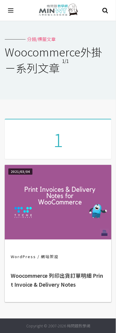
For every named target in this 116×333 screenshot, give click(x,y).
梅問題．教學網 (58, 10)
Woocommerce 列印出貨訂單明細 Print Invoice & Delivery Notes (57, 280)
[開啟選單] (11, 10)
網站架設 (50, 256)
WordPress (23, 256)
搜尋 (105, 10)
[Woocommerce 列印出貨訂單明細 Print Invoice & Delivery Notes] (58, 237)
